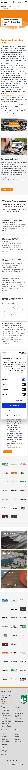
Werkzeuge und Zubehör (7, 720)
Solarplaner (18, 715)
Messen (17, 736)
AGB (22, 764)
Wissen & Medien (7, 730)
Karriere (4, 744)
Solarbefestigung (5, 725)
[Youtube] (13, 760)
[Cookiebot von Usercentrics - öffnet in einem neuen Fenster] (19, 353)
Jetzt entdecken (6, 189)
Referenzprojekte (5, 741)
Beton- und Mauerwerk (6, 721)
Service (17, 707)
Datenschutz (16, 764)
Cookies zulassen (14, 405)
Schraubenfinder (19, 721)
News (17, 6)
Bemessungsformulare (20, 720)
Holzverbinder (4, 717)
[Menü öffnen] (26, 2)
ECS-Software (18, 712)
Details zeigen (19, 400)
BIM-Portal (17, 717)
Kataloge (4, 751)
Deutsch (19, 2)
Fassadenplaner (19, 713)
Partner (17, 738)
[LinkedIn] (17, 760)
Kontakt (3, 754)
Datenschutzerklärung (13, 447)
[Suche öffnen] (13, 2)
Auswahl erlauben (14, 410)
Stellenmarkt (4, 748)
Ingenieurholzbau (5, 713)
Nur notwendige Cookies (14, 416)
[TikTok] (20, 760)
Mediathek (4, 736)
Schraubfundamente (6, 726)
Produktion (18, 734)
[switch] (24, 384)
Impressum (8, 764)
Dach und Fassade (5, 723)
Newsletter (17, 739)
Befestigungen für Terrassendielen (5, 738)
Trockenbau (4, 718)
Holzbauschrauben (5, 715)
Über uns (11, 6)
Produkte (4, 707)
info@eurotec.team (6, 703)
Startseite (3, 6)
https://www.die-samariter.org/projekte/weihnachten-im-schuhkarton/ (13, 95)
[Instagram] (10, 760)
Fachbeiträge (4, 733)
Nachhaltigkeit (18, 741)
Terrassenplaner (19, 710)
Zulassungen (18, 718)
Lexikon (3, 734)
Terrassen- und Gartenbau (5, 711)
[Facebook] (7, 760)
